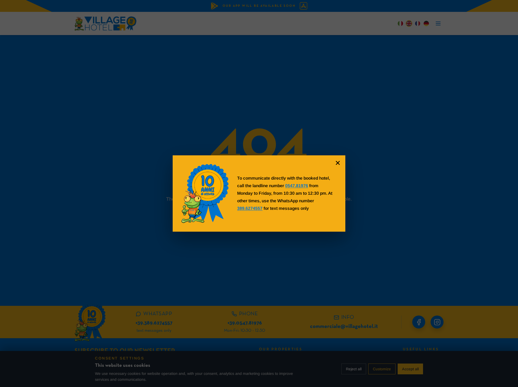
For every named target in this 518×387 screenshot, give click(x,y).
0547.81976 (296, 185)
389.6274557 (250, 208)
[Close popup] (338, 163)
